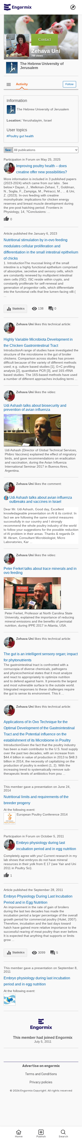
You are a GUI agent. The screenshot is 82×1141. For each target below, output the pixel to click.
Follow (69, 84)
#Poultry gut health (20, 136)
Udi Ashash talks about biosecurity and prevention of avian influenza (35, 408)
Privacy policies (41, 1082)
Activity (22, 84)
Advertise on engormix (41, 1066)
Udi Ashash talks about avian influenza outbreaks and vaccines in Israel (40, 500)
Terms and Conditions (41, 1074)
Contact (44, 40)
